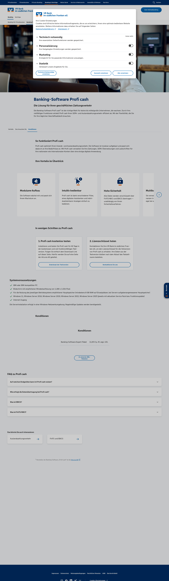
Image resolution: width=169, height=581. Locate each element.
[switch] (131, 45)
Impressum (62, 29)
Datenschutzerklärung (45, 29)
